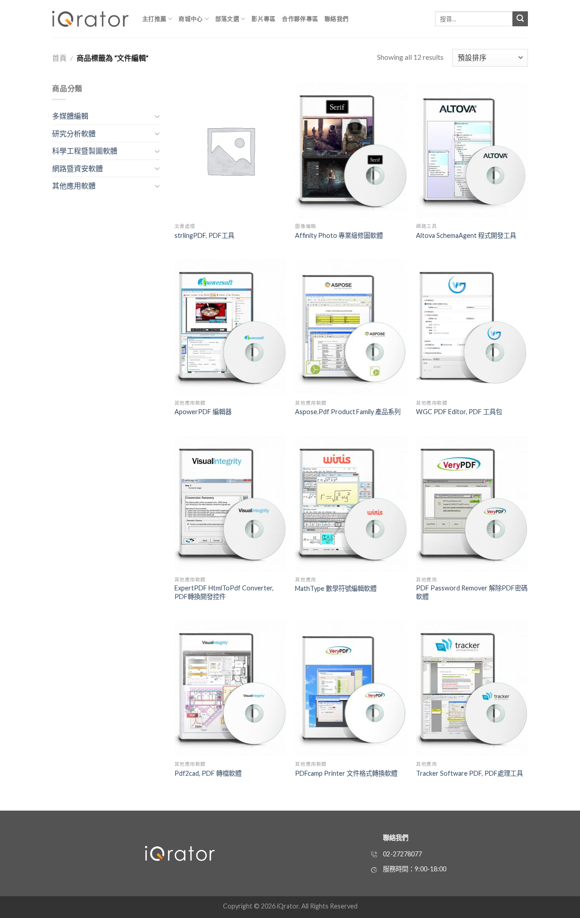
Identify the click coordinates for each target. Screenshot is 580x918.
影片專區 (263, 18)
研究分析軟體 (74, 133)
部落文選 (227, 18)
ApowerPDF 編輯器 (203, 412)
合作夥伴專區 (300, 18)
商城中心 (191, 18)
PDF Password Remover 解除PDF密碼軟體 (471, 592)
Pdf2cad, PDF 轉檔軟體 (208, 773)
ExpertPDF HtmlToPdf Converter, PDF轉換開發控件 (224, 592)
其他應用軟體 (74, 185)
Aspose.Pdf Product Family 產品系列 (348, 412)
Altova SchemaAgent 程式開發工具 (466, 235)
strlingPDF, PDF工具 (204, 235)
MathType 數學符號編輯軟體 (336, 588)
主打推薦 (154, 18)
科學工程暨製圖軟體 (84, 150)
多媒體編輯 (70, 115)
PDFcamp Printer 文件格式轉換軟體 (346, 773)
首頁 (59, 57)
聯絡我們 (336, 18)
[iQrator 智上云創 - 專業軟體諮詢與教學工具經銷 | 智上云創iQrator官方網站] (90, 19)
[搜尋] (520, 19)
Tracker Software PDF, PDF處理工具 (469, 773)
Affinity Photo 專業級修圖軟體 (339, 235)
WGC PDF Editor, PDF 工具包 (459, 412)
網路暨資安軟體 (77, 168)
